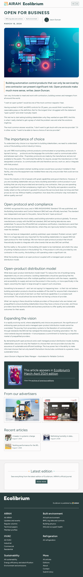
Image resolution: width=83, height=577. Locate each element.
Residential (8, 549)
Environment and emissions (15, 565)
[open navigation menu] (77, 3)
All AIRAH (8, 517)
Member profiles (10, 530)
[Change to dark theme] (73, 3)
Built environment (31, 19)
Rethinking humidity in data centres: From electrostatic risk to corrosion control (64, 436)
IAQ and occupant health (53, 527)
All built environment (51, 517)
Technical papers (11, 527)
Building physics (49, 524)
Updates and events (12, 520)
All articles (47, 559)
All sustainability (10, 559)
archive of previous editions (42, 380)
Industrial (7, 543)
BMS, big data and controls (14, 19)
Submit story (48, 572)
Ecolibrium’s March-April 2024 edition (47, 372)
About (45, 565)
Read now (41, 481)
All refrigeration (49, 540)
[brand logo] (16, 498)
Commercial (9, 546)
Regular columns (10, 524)
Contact (46, 569)
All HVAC (7, 540)
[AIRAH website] (75, 503)
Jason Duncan (55, 20)
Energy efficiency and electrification (18, 562)
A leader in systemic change (23, 436)
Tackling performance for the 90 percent (25, 445)
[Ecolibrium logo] (23, 4)
